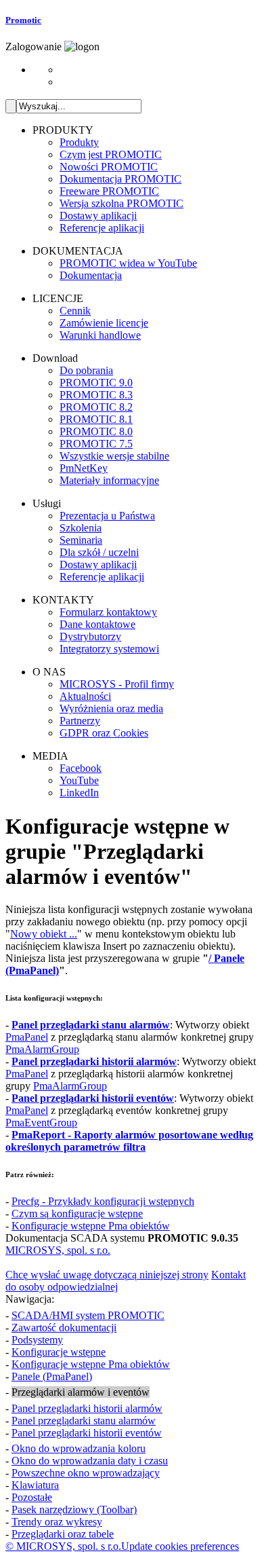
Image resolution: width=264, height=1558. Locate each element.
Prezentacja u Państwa (107, 515)
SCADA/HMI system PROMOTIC (88, 1315)
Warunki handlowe (100, 335)
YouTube (79, 780)
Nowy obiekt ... (43, 934)
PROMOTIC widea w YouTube (128, 263)
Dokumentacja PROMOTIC (120, 179)
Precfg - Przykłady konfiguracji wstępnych (103, 1201)
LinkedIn (79, 792)
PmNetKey (84, 468)
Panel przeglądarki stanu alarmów (84, 1420)
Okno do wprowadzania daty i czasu (90, 1460)
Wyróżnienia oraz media (111, 708)
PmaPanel (26, 1037)
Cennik (75, 310)
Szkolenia (81, 528)
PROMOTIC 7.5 (96, 443)
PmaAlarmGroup (42, 1049)
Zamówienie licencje (104, 323)
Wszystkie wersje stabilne (114, 456)
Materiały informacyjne (109, 480)
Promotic (23, 20)
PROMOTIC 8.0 (96, 431)
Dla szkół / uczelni (99, 552)
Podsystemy (37, 1340)
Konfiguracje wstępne (59, 1352)
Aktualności (85, 696)
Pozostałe (32, 1497)
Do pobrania (86, 370)
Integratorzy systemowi (109, 648)
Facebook (81, 768)
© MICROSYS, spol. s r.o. (63, 1546)
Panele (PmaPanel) (52, 1376)
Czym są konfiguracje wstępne (77, 1213)
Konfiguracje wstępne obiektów (91, 1225)
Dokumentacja (91, 275)
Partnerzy (80, 720)
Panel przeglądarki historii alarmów (87, 1408)
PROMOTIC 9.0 (96, 382)
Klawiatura (35, 1485)
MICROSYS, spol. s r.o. (57, 1250)
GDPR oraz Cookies (104, 733)
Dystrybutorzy (90, 636)
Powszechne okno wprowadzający (86, 1473)
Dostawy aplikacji (98, 215)
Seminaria (81, 540)
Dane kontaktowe (97, 624)
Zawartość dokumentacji (64, 1327)
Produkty (79, 142)
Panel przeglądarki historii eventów (87, 1433)
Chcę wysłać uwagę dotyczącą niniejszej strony (106, 1274)
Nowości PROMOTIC (109, 166)
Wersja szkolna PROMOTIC (121, 203)
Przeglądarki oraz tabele (63, 1534)
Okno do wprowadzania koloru (79, 1448)
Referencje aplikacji (102, 228)
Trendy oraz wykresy (57, 1521)
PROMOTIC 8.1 (96, 419)
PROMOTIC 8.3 (96, 395)
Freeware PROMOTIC (109, 191)
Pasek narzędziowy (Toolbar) (74, 1509)
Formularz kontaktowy (108, 612)
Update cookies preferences (180, 1546)
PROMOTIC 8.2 (96, 407)
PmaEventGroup (41, 1122)
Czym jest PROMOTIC (111, 154)
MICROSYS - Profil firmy (117, 684)
